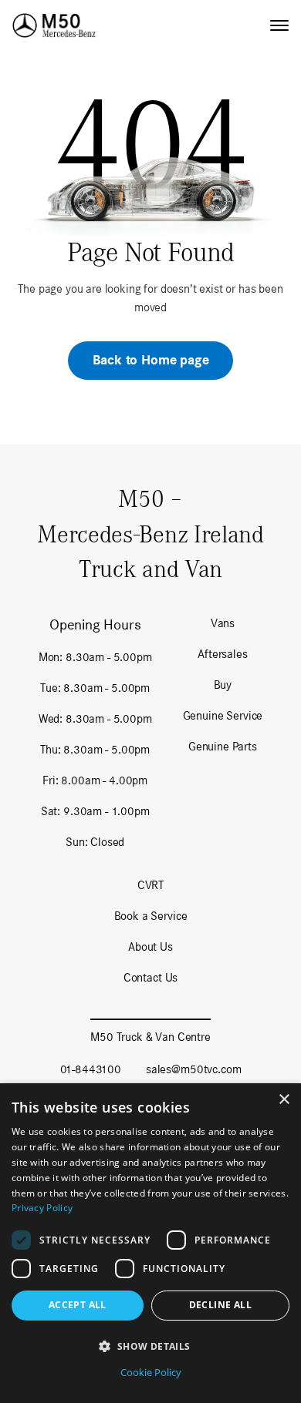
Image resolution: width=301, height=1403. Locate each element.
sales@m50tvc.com (193, 1069)
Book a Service (151, 915)
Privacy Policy (42, 1207)
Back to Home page (151, 360)
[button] (150, 1346)
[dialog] (150, 1243)
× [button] (283, 1100)
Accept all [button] (78, 1304)
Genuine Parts (222, 746)
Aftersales (222, 653)
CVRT (150, 885)
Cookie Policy (150, 1372)
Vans (223, 623)
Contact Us (150, 977)
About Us (150, 946)
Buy (223, 684)
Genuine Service (223, 715)
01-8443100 (90, 1069)
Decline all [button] (220, 1304)
